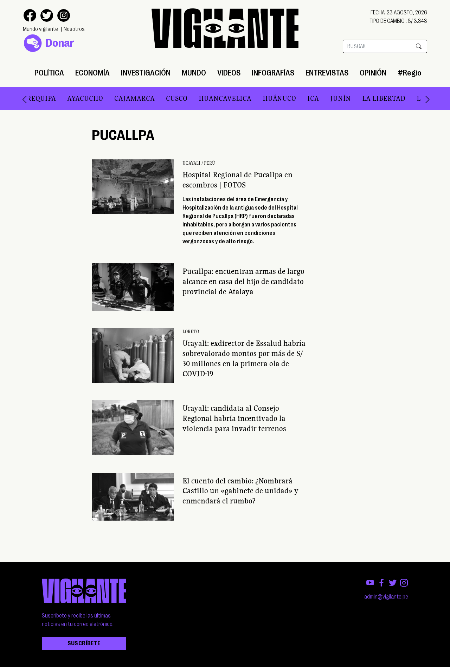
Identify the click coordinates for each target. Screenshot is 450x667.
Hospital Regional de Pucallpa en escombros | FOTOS (237, 180)
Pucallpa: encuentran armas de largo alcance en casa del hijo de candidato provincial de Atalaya (243, 281)
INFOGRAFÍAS (273, 72)
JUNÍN (340, 98)
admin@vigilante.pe (386, 597)
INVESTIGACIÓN (146, 72)
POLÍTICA (49, 72)
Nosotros (74, 29)
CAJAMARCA (134, 98)
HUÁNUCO (279, 98)
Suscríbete (84, 643)
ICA (313, 98)
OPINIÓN (373, 72)
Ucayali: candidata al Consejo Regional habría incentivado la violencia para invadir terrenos (234, 418)
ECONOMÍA (92, 72)
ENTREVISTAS (327, 72)
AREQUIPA (39, 98)
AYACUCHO (85, 98)
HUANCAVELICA (225, 98)
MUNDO (194, 72)
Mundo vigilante (40, 29)
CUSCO (176, 98)
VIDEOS (228, 72)
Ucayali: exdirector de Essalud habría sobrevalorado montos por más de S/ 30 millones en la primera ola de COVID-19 (244, 358)
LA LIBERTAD (383, 98)
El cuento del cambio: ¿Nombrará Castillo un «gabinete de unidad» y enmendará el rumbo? (240, 491)
